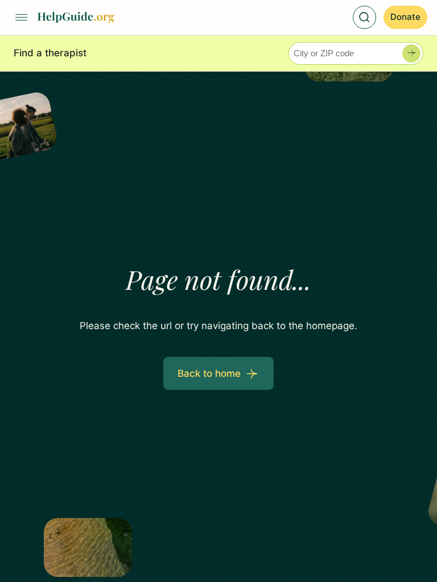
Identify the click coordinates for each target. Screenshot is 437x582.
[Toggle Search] (365, 18)
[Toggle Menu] (22, 18)
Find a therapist (50, 53)
